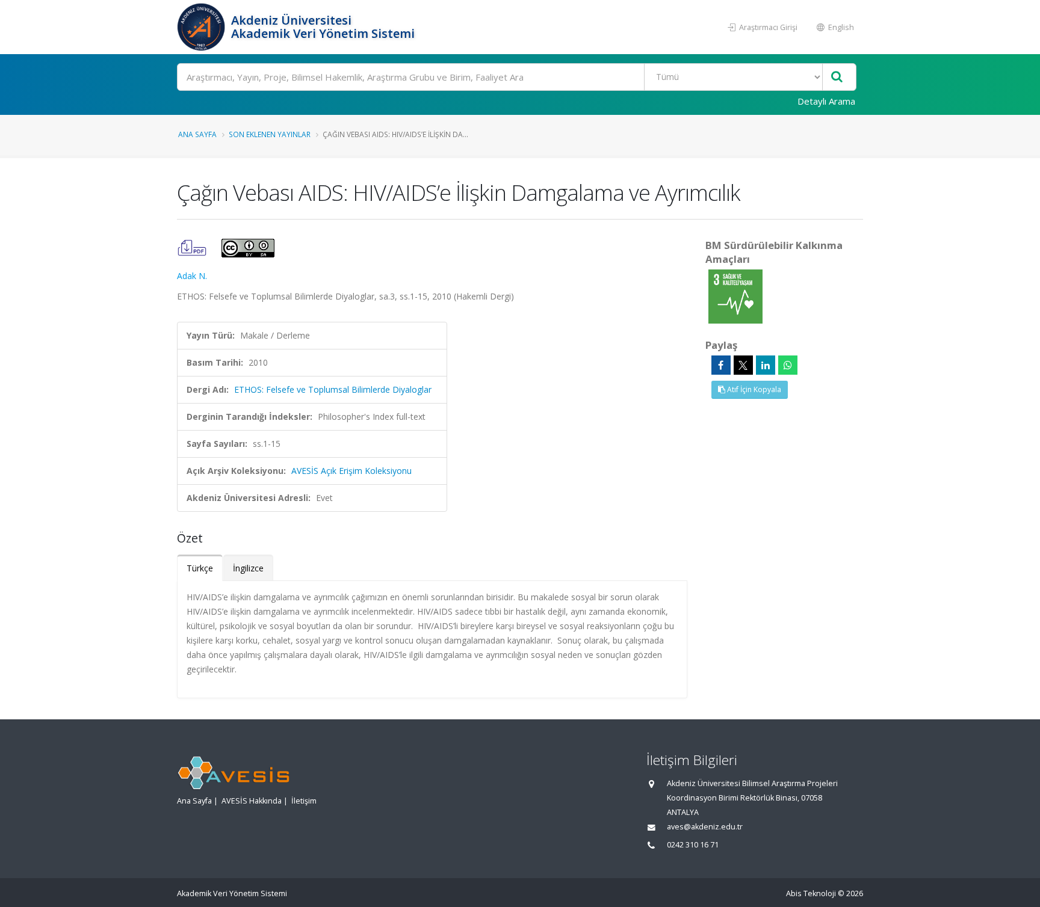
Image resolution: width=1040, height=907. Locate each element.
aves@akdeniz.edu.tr (705, 827)
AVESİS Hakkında (251, 801)
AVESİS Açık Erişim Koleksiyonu (351, 470)
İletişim (304, 801)
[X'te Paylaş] (743, 365)
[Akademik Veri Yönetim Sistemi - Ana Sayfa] (202, 27)
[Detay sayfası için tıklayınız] (735, 295)
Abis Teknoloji (811, 893)
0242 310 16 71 (693, 845)
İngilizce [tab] (248, 568)
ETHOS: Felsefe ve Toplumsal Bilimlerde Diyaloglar (333, 389)
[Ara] (836, 77)
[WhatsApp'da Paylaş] (787, 365)
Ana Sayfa (197, 134)
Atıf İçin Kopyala (753, 389)
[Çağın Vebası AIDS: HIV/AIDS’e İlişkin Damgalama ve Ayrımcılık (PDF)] (193, 247)
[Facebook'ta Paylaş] (721, 365)
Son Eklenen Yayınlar (270, 134)
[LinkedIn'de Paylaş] (765, 365)
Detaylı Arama (826, 101)
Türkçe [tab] (200, 568)
